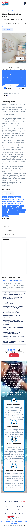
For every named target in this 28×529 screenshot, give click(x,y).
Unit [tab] (4, 193)
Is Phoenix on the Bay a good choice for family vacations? (13, 328)
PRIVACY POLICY (14, 527)
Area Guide (9, 504)
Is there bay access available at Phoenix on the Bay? (11, 316)
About (20, 504)
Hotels (16, 501)
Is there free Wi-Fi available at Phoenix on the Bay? (13, 337)
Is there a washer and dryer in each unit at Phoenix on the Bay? (12, 332)
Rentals (10, 501)
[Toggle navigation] (23, 3)
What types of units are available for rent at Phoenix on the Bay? (13, 298)
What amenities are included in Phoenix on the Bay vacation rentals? (13, 293)
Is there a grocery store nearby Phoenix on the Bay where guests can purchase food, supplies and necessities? (13, 322)
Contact (9, 509)
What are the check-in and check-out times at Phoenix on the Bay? (13, 307)
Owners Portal (17, 509)
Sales (15, 504)
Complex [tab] (10, 193)
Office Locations (20, 507)
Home (4, 501)
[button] (14, 48)
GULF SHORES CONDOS (8, 521)
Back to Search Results (9, 11)
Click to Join (14, 355)
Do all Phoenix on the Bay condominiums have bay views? (11, 311)
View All (21, 58)
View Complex (7, 29)
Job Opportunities (8, 507)
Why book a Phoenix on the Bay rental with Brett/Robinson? (13, 342)
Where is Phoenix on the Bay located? (13, 280)
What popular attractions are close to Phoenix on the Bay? (13, 302)
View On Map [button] (6, 26)
